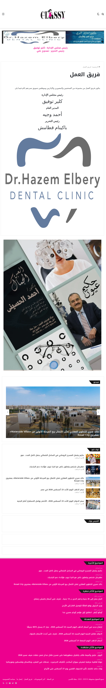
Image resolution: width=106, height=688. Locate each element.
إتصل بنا (19, 679)
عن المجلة (50, 679)
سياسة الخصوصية (9, 679)
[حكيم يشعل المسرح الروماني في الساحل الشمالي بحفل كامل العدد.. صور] (93, 459)
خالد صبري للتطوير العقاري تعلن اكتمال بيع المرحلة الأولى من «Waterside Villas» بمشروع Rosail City (45, 479)
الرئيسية (95, 67)
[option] (49, 412)
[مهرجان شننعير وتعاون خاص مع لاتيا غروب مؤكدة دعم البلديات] (93, 470)
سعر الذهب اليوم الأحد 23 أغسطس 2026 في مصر (67, 435)
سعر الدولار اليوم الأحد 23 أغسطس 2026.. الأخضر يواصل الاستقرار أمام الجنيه (50, 501)
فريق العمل (28, 679)
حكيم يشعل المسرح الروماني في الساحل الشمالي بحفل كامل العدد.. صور (52, 455)
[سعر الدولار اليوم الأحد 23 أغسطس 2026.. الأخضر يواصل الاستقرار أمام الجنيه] (93, 504)
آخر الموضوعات (39, 679)
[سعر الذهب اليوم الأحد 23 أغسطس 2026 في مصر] (93, 493)
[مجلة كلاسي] (53, 14)
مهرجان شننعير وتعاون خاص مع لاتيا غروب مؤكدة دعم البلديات (56, 466)
